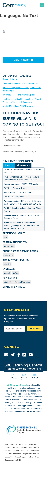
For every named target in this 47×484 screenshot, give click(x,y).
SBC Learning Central (17, 385)
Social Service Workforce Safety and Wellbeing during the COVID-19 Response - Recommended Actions (22, 225)
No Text (16, 273)
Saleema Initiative (10, 79)
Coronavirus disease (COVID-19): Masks (21, 184)
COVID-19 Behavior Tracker (15, 188)
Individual (7, 264)
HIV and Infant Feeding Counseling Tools (19, 95)
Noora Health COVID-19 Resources (19, 192)
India (5, 237)
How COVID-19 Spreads (14, 197)
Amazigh (7, 273)
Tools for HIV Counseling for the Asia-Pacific (21, 83)
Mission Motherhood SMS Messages (18, 106)
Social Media (8, 255)
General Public (9, 246)
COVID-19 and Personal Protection (17, 282)
